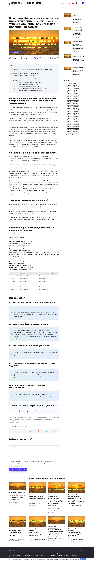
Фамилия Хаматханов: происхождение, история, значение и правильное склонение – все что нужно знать (78, 71)
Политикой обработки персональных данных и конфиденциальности (59, 555)
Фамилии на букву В (73, 88)
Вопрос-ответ (17, 80)
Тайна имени (69, 134)
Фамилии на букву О (73, 108)
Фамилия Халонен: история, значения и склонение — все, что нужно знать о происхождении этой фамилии (78, 59)
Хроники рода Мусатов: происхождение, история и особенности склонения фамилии (17, 495)
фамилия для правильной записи (18, 422)
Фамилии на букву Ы (73, 128)
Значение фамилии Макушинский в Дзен (25, 411)
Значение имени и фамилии (25, 2)
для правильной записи (16, 417)
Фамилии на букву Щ (73, 126)
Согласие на (34, 464)
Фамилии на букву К (73, 101)
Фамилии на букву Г (73, 90)
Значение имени (14, 9)
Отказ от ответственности (16, 466)
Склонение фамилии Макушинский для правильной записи (31, 78)
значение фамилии (29, 417)
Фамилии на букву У (73, 116)
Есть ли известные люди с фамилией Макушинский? (30, 90)
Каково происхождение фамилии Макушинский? (29, 82)
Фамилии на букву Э (73, 129)
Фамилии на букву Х (73, 119)
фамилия (44, 420)
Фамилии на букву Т (73, 115)
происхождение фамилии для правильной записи (38, 419)
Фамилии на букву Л (73, 103)
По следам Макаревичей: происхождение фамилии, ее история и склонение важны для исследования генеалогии (56, 500)
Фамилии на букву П (73, 110)
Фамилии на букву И (73, 98)
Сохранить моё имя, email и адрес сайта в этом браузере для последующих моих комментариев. (33, 461)
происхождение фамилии (17, 419)
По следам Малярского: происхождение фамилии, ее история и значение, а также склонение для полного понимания (76, 499)
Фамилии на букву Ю (73, 131)
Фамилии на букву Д (73, 91)
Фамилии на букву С (73, 113)
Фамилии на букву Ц (73, 121)
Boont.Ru (82, 550)
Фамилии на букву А (73, 85)
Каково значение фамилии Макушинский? (27, 86)
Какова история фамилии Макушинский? (27, 84)
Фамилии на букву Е (73, 93)
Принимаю (82, 559)
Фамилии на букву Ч (73, 123)
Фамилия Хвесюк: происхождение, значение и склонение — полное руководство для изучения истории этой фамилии (78, 45)
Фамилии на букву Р (73, 111)
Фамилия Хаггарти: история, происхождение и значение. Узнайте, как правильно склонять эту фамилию (77, 18)
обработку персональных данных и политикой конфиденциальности (38, 464)
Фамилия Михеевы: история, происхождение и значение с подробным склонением (76, 532)
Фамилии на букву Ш (73, 124)
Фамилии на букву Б (73, 87)
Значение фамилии (29, 9)
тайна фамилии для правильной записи (29, 420)
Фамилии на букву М (16, 52)
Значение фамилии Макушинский (23, 75)
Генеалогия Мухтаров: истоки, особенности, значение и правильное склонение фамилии (37, 497)
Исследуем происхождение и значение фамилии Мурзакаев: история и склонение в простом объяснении (55, 530)
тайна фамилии (14, 420)
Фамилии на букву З (73, 96)
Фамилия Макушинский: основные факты (25, 73)
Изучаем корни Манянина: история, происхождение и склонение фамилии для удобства (17, 532)
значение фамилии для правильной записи (47, 417)
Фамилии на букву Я (73, 133)
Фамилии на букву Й (73, 100)
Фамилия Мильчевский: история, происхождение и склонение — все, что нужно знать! (37, 532)
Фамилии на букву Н (73, 106)
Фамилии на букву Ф (73, 118)
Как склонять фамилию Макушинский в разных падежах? (31, 88)
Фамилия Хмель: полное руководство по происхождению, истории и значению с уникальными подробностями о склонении (78, 32)
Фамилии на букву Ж (73, 95)
